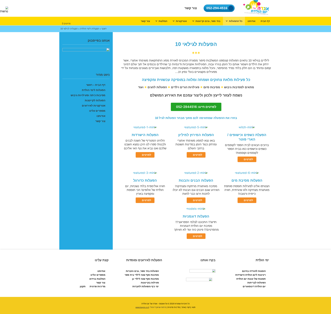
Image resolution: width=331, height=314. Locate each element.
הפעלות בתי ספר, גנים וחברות (142, 271)
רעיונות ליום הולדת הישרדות (250, 274)
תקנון (83, 286)
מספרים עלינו (97, 110)
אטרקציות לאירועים (93, 105)
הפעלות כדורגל (145, 180)
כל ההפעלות (235, 21)
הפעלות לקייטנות (95, 100)
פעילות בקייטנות (150, 282)
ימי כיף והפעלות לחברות (145, 286)
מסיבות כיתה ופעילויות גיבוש (88, 95)
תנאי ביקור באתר (188, 307)
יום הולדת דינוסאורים (254, 286)
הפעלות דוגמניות (196, 216)
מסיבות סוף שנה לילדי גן (145, 278)
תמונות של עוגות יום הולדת (251, 278)
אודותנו (251, 21)
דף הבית (265, 21)
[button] (196, 107)
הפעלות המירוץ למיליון (196, 135)
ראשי (104, 28)
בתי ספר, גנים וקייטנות (207, 21)
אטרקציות (181, 21)
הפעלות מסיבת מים (247, 180)
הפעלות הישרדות (145, 135)
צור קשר (145, 21)
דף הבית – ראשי (95, 84)
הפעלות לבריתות (256, 282)
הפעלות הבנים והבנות (196, 180)
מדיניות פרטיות (174, 307)
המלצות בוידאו (97, 278)
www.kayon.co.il (142, 307)
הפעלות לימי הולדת (89, 28)
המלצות (163, 21)
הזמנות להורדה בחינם (254, 271)
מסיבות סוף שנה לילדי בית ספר (142, 274)
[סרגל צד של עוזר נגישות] (4, 10)
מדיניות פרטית (97, 286)
